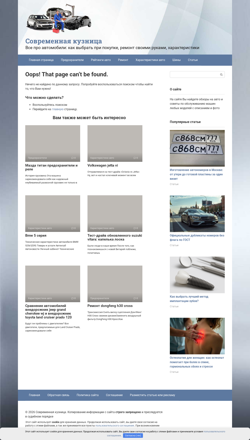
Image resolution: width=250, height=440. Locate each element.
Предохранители (72, 60)
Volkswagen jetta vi (102, 165)
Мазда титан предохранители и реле (51, 167)
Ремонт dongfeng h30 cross (110, 306)
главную (58, 109)
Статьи (193, 60)
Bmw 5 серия (35, 235)
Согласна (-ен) (133, 435)
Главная (34, 395)
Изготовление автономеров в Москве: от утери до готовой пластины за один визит (196, 174)
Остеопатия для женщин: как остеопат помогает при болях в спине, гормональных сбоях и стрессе (197, 362)
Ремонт (123, 60)
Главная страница (41, 60)
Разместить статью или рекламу (152, 395)
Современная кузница (63, 40)
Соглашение (114, 395)
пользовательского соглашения (115, 425)
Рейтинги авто (101, 60)
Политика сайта (88, 395)
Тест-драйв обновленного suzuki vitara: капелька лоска (114, 237)
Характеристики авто (150, 60)
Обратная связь (58, 395)
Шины (176, 60)
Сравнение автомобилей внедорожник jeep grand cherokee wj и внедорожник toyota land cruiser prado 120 (48, 311)
